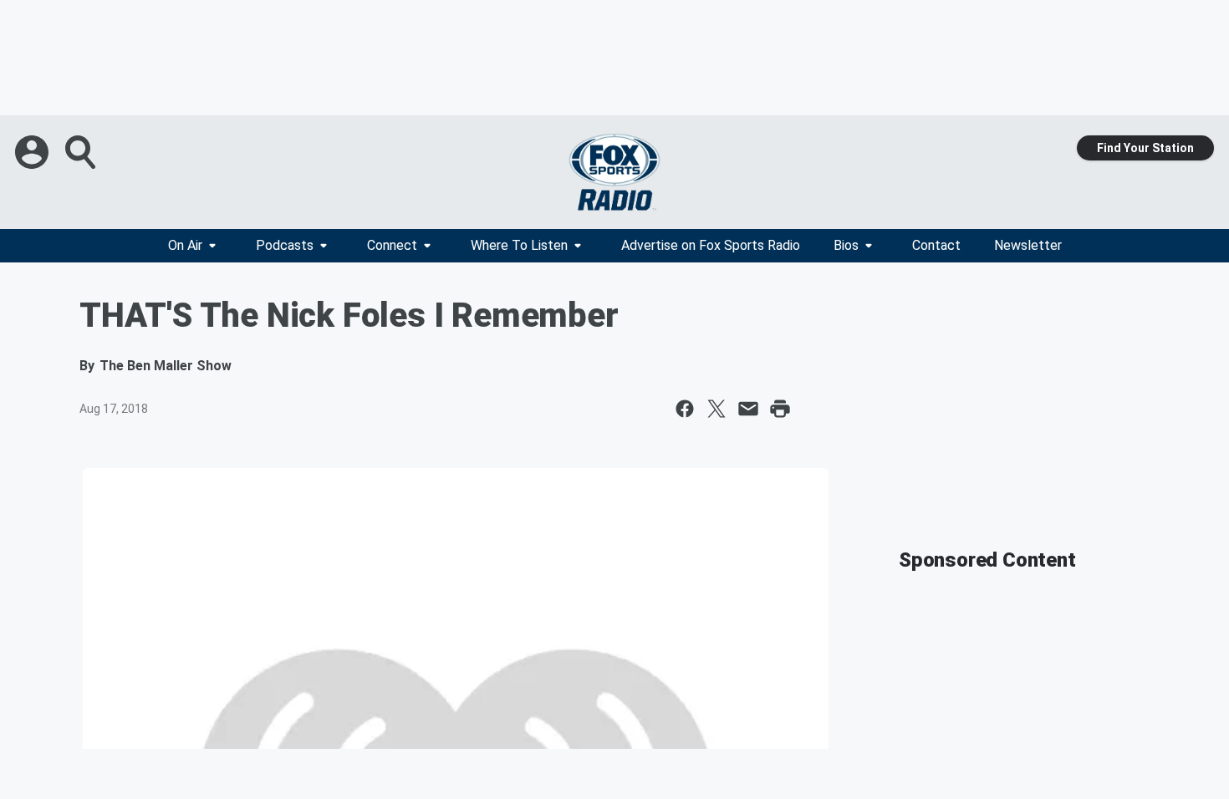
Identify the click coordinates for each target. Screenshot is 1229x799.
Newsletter (1028, 245)
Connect (392, 245)
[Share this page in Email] (748, 408)
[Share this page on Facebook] (684, 408)
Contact (936, 245)
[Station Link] (614, 172)
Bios (846, 245)
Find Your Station (1145, 148)
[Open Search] (82, 152)
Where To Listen (519, 245)
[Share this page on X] (716, 408)
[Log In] (33, 152)
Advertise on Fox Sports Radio (710, 245)
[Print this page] (780, 408)
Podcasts (285, 245)
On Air (185, 245)
